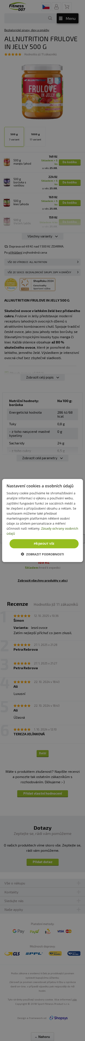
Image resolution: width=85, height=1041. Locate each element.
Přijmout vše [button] (44, 544)
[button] (42, 553)
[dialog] (42, 520)
